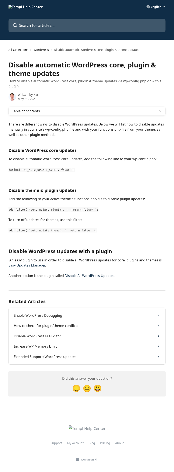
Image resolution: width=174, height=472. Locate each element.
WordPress (41, 50)
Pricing (105, 443)
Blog (92, 443)
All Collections (18, 50)
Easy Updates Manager (26, 265)
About (119, 443)
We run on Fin (89, 459)
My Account (75, 443)
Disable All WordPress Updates (89, 275)
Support (56, 443)
